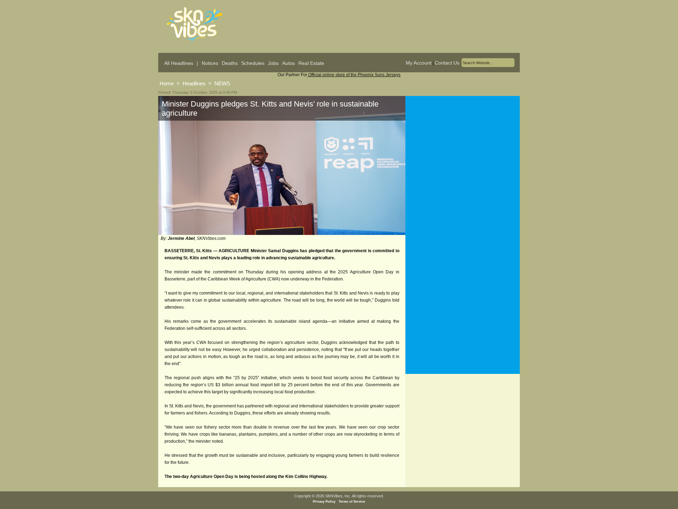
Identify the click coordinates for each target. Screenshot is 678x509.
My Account (419, 63)
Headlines (194, 83)
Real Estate (311, 63)
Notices (210, 63)
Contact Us (447, 63)
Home (167, 83)
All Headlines (178, 63)
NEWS (222, 83)
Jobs (273, 63)
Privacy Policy (324, 501)
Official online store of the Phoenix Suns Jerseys (353, 74)
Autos (288, 63)
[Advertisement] (462, 165)
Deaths (230, 63)
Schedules (252, 63)
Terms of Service (352, 501)
